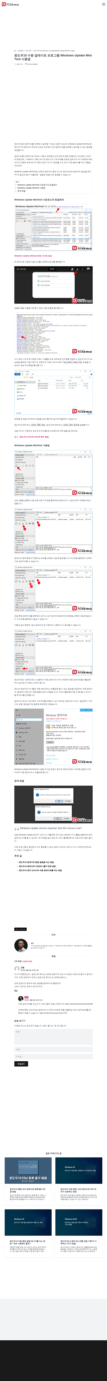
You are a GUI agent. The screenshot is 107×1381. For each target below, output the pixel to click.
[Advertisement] (53, 123)
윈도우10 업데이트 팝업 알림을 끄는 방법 (36, 862)
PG (32, 943)
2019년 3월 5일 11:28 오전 (33, 1000)
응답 (15, 991)
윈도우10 (28, 51)
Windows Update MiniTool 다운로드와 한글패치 (37, 185)
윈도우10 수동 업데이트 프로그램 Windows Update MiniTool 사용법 (54, 51)
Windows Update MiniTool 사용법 (31, 188)
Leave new (27, 961)
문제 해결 (21, 191)
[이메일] (22, 945)
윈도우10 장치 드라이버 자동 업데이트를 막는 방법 (40, 870)
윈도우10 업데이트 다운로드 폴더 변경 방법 (37, 866)
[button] (104, 4)
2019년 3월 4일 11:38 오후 (30, 970)
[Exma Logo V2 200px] (10, 4)
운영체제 (21, 51)
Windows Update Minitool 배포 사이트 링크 (33, 256)
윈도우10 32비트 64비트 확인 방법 (34, 437)
